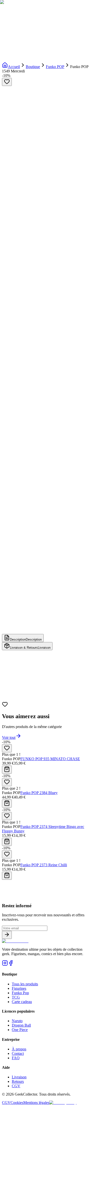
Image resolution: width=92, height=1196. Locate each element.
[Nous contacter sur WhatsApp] (46, 1192)
